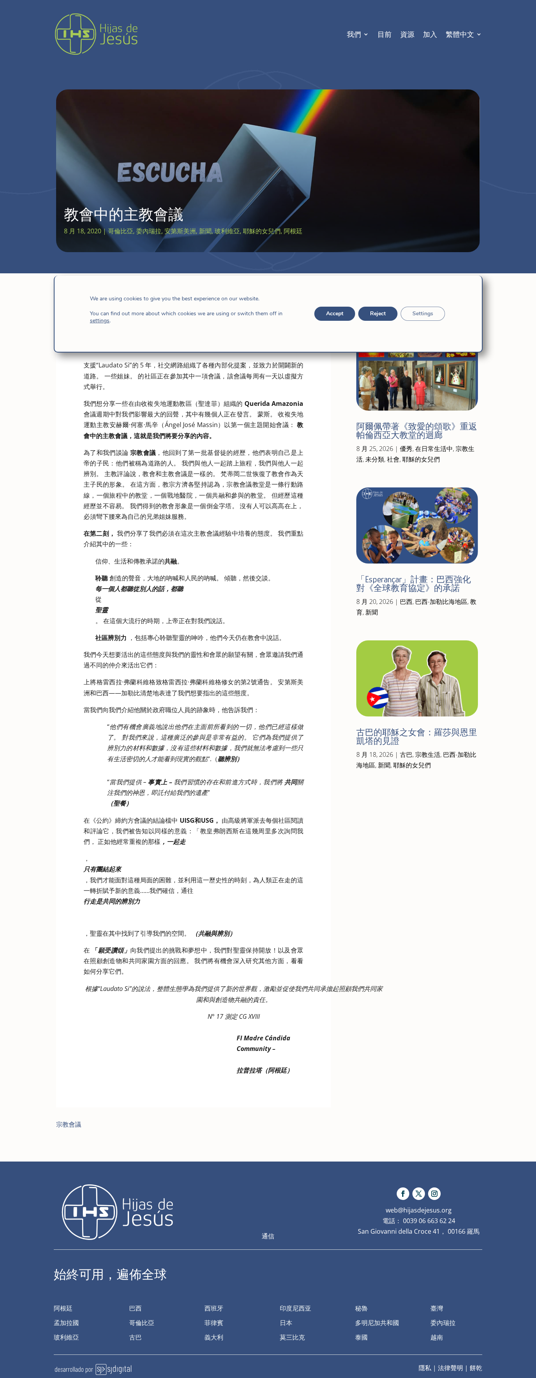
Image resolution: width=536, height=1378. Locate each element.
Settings (422, 313)
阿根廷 (293, 231)
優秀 (406, 448)
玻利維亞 (227, 231)
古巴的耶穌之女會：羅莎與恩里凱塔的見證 (416, 736)
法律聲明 (450, 1367)
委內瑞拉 (148, 231)
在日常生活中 (434, 448)
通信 (268, 1236)
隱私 (425, 1367)
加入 (430, 34)
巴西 (406, 601)
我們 (354, 34)
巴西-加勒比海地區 (441, 601)
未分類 (374, 459)
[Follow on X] (418, 1193)
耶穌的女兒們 (262, 231)
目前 (384, 34)
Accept (334, 313)
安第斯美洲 (180, 231)
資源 (407, 34)
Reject (377, 313)
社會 (393, 459)
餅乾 (476, 1367)
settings (99, 320)
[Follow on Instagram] (434, 1193)
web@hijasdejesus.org (419, 1210)
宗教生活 (427, 754)
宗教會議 (68, 1124)
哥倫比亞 (120, 231)
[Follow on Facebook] (403, 1193)
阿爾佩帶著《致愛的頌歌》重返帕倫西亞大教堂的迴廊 (416, 431)
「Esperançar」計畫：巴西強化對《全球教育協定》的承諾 (413, 583)
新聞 (205, 231)
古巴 (406, 754)
